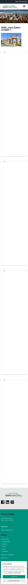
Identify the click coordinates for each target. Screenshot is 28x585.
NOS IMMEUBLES (6, 541)
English (4, 549)
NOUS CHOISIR (5, 539)
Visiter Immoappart (21, 1)
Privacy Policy (4, 558)
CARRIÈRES (4, 544)
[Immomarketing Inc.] (10, 6)
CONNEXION (5, 551)
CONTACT (4, 546)
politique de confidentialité (14, 573)
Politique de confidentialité (7, 554)
